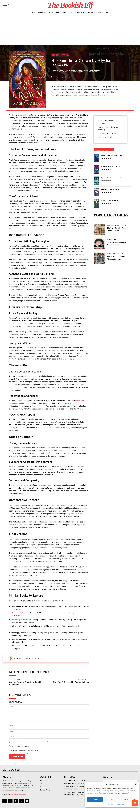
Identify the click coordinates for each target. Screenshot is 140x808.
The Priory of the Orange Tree (23, 620)
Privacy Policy (110, 804)
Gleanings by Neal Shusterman (110, 189)
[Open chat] (135, 803)
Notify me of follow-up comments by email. (25, 750)
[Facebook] (66, 105)
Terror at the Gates (19, 613)
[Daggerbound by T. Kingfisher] (96, 169)
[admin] (11, 658)
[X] (70, 105)
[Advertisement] (70, 30)
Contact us (120, 804)
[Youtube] (27, 801)
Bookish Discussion (116, 225)
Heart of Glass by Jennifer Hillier (111, 155)
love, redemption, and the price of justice (50, 548)
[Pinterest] (75, 105)
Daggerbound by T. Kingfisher (110, 166)
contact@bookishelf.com (18, 794)
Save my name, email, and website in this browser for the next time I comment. (34, 742)
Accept (95, 800)
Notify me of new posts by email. (21, 753)
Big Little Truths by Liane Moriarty (112, 178)
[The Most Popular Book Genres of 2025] (99, 229)
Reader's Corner (115, 253)
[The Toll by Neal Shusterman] (96, 203)
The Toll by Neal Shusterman (110, 200)
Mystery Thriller (70, 783)
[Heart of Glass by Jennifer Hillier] (96, 158)
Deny (112, 800)
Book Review (60, 54)
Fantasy (65, 77)
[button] (136, 784)
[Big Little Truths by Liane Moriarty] (96, 181)
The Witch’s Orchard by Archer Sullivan (71, 682)
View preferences (129, 800)
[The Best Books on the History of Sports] (99, 258)
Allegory (111, 239)
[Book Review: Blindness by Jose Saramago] (99, 244)
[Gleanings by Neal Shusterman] (96, 192)
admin (20, 658)
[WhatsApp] (80, 105)
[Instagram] (10, 801)
